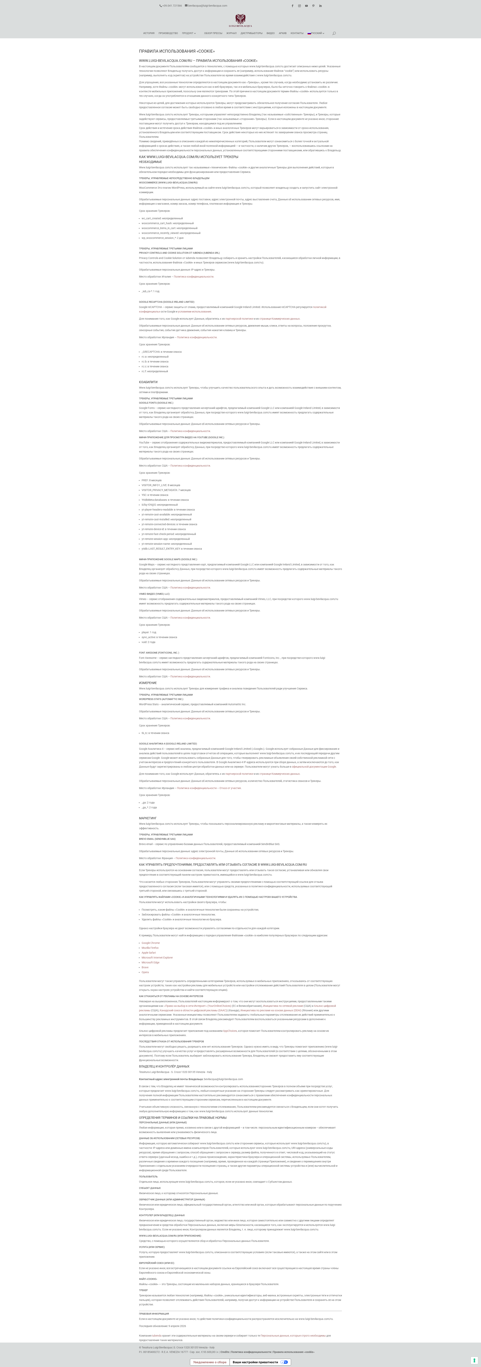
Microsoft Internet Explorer (157, 957)
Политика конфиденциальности (193, 276)
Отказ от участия (230, 788)
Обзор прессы (213, 33)
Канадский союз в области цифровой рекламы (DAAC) (193, 1010)
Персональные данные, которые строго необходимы (293, 1335)
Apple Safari (149, 952)
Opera (145, 972)
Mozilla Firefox (150, 947)
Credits (225, 1351)
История (148, 33)
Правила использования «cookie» (294, 1351)
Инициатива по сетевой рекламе (283, 1005)
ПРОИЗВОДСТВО (168, 33)
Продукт (187, 33)
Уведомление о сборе (210, 1362)
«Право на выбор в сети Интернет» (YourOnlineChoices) (197, 1005)
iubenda (157, 1335)
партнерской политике (239, 318)
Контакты (297, 33)
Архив (283, 33)
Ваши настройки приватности (255, 1362)
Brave (145, 967)
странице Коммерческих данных (279, 318)
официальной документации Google (314, 766)
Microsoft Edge (150, 962)
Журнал (231, 33)
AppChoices (230, 1030)
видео (271, 33)
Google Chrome (151, 942)
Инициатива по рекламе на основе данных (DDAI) (270, 1010)
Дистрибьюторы (251, 33)
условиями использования (194, 311)
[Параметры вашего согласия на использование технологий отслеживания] (474, 1360)
